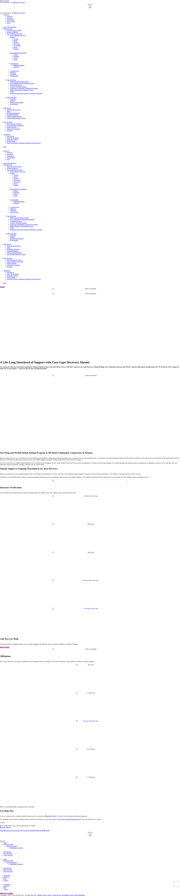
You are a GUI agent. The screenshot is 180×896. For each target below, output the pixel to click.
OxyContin (17, 44)
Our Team (10, 18)
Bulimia (12, 101)
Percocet (16, 42)
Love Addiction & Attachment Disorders (22, 83)
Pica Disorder (14, 104)
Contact (5, 880)
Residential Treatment (13, 113)
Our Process (10, 136)
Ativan (16, 58)
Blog (4, 147)
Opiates (12, 37)
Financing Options (12, 139)
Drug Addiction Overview (18, 35)
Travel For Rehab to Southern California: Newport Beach (24, 143)
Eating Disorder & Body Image (19, 81)
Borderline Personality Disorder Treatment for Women (26, 93)
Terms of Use (57, 895)
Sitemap (39, 895)
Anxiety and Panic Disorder (18, 86)
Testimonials (10, 20)
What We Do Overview (14, 110)
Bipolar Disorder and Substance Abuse (21, 90)
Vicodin (16, 39)
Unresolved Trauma (16, 85)
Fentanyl (16, 49)
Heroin (16, 40)
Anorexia (13, 99)
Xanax (15, 59)
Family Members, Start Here (15, 125)
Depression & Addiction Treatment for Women (24, 88)
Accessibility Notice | (68, 895)
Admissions (6, 134)
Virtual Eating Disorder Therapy (16, 118)
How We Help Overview (14, 124)
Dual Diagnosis (11, 80)
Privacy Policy (47, 895)
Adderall (16, 67)
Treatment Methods (12, 115)
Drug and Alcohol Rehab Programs (68, 819)
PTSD (12, 92)
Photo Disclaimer (79, 895)
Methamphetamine (19, 65)
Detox (8, 111)
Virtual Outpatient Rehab (14, 116)
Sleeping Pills (14, 76)
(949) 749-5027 (20, 2)
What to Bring (11, 141)
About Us (6, 14)
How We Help (7, 122)
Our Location (11, 21)
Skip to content (4, 1)
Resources (10, 130)
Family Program (11, 127)
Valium (16, 54)
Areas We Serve (8, 855)
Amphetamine (14, 63)
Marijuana (13, 72)
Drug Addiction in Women (14, 34)
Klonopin (16, 56)
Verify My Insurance (13, 138)
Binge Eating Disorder (16, 102)
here (27, 368)
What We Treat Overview (14, 30)
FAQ (8, 23)
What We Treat (7, 29)
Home (5, 843)
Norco (15, 47)
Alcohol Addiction (12, 32)
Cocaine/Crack (14, 71)
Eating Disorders (12, 97)
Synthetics (13, 74)
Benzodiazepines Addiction (18, 53)
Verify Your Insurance (9, 27)
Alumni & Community (13, 129)
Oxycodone (17, 45)
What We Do (7, 108)
